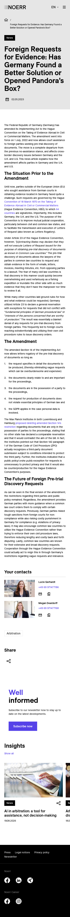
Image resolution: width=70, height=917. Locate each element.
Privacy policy (41, 852)
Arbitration (13, 633)
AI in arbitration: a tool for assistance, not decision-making (30, 813)
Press (7, 852)
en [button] (53, 7)
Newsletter (10, 856)
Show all (9, 753)
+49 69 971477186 (48, 587)
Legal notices (22, 852)
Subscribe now (22, 726)
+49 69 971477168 (48, 608)
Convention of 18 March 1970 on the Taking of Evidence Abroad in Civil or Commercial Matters (31, 203)
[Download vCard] (48, 594)
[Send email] (40, 594)
